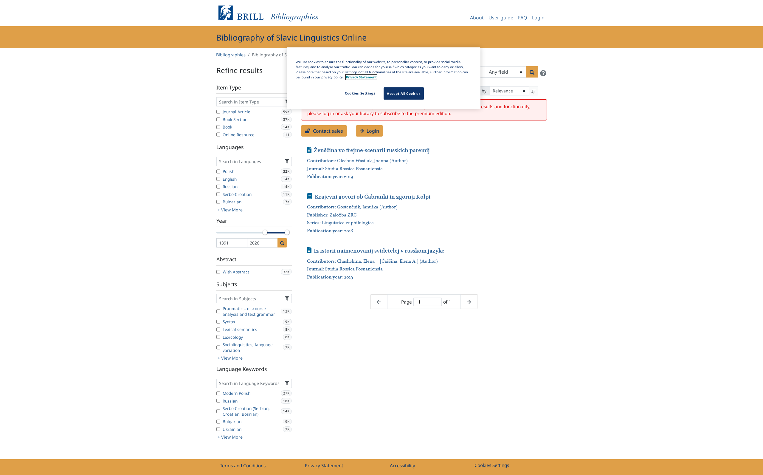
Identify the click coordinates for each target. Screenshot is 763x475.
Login (538, 17)
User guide (500, 17)
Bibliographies (231, 55)
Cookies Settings (491, 465)
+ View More (230, 210)
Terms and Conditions (243, 465)
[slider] (265, 232)
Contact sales (327, 131)
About (477, 17)
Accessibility (402, 465)
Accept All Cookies (404, 93)
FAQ (522, 17)
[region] (383, 78)
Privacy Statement (324, 465)
